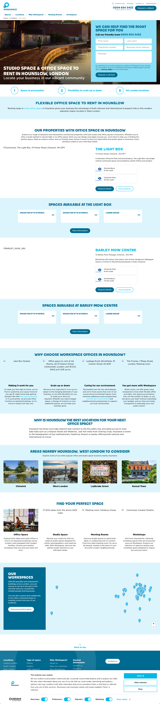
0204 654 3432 (123, 7)
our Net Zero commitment (98, 399)
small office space (33, 108)
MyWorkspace (151, 3)
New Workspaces (57, 669)
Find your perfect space (21, 609)
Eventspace (72, 15)
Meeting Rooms (55, 15)
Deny (140, 689)
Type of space (34, 660)
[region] (101, 598)
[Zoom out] (153, 627)
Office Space (21, 534)
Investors (130, 3)
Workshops (139, 534)
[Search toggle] (113, 3)
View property (124, 189)
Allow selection (140, 682)
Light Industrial (33, 669)
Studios (30, 666)
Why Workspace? (36, 15)
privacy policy (107, 69)
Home (6, 18)
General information (79, 661)
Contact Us (140, 3)
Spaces (8, 15)
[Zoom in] (153, 623)
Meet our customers (58, 666)
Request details (104, 189)
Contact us (77, 666)
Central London (10, 663)
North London (10, 666)
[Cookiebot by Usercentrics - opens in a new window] (15, 699)
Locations (19, 15)
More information (80, 231)
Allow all (140, 676)
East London (9, 669)
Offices (30, 663)
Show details (122, 699)
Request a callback (146, 8)
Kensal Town (139, 486)
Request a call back (106, 75)
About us (54, 663)
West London (60, 486)
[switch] (67, 699)
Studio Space (60, 534)
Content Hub (119, 3)
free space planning (28, 396)
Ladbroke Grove (100, 486)
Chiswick (21, 486)
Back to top (80, 647)
